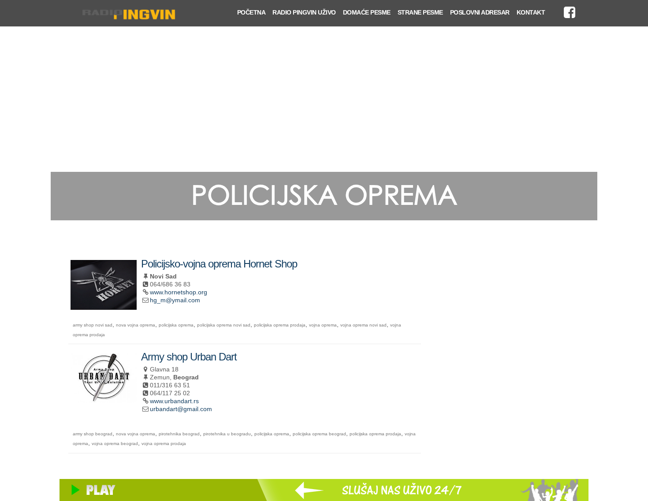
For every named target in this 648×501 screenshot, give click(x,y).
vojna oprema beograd (115, 443)
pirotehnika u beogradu (227, 433)
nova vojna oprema (135, 325)
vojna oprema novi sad (363, 325)
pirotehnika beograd (179, 433)
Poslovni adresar (480, 12)
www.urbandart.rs (174, 401)
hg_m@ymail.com (175, 300)
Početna (251, 12)
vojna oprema (323, 325)
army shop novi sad (92, 325)
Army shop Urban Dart (189, 357)
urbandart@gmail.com (181, 408)
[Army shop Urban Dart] (104, 399)
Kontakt (531, 12)
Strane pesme (420, 12)
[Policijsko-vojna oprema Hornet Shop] (104, 306)
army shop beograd (92, 433)
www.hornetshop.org (178, 292)
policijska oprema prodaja (279, 325)
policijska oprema (176, 325)
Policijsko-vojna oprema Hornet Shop (219, 264)
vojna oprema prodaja (164, 443)
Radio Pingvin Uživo (304, 12)
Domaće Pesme (367, 12)
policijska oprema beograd (319, 433)
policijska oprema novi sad (223, 325)
